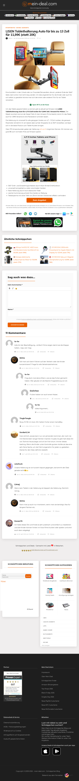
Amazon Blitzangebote (50, 685)
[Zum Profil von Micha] (14, 360)
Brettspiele (47, 638)
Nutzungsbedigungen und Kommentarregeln (37, 319)
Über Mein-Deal (47, 676)
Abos (44, 618)
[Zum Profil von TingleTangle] (14, 420)
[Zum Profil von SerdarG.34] (14, 434)
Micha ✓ (10, 38)
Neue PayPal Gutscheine (50, 701)
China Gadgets (22, 27)
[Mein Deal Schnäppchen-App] (58, 751)
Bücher (45, 642)
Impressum (46, 672)
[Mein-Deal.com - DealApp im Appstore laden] (47, 751)
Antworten (43, 351)
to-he (16, 341)
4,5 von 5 (43, 129)
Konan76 (18, 521)
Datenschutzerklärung (12, 723)
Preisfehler (70, 732)
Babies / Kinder (47, 630)
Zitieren (52, 351)
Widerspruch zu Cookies (12, 731)
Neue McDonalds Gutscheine (52, 709)
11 (40, 38)
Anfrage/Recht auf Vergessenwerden (17, 735)
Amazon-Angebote (49, 622)
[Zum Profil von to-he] (9, 343)
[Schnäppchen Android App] (71, 214)
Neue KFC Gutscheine (49, 705)
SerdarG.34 (25, 432)
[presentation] (9, 288)
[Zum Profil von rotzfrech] (9, 466)
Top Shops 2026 (47, 689)
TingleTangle (25, 418)
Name (11, 309)
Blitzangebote (47, 634)
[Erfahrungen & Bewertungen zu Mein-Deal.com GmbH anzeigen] (13, 686)
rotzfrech (18, 464)
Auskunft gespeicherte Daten (14, 739)
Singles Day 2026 (48, 697)
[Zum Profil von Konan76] (9, 523)
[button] (9, 288)
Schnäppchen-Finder (49, 681)
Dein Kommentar (15, 285)
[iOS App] (64, 214)
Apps (44, 626)
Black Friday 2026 (48, 693)
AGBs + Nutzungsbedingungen (15, 727)
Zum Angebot (39, 200)
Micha (22, 358)
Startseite (10, 27)
